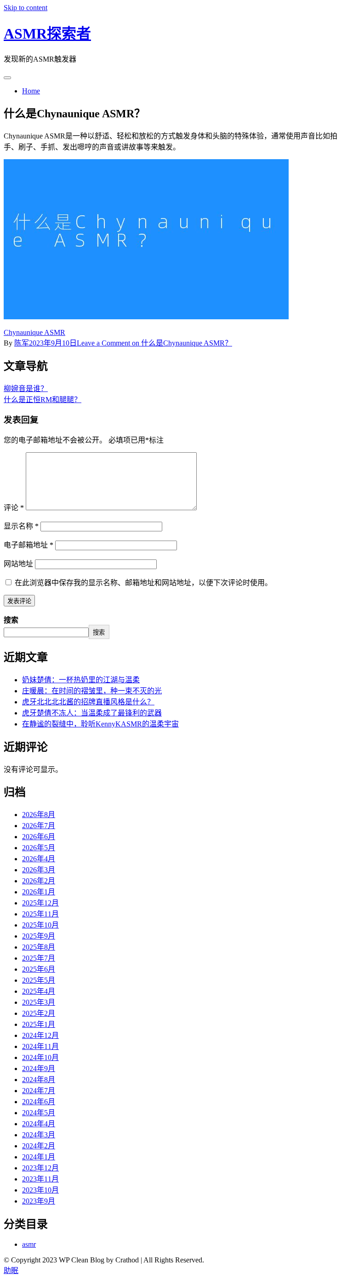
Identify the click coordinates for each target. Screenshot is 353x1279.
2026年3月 (38, 870)
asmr (29, 1244)
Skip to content (25, 8)
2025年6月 (38, 969)
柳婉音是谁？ (26, 388)
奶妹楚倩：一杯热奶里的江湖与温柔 (81, 680)
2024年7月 (38, 1091)
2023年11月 (40, 1179)
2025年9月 (38, 936)
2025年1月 (38, 1024)
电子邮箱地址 (28, 545)
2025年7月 (38, 958)
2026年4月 (38, 859)
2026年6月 (38, 837)
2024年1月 (38, 1157)
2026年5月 (38, 848)
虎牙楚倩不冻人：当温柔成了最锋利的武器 (92, 713)
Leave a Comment (154, 343)
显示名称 (21, 526)
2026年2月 (38, 881)
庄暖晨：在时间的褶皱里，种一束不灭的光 (92, 691)
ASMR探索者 (47, 33)
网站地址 (18, 564)
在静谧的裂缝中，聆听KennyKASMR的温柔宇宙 (100, 724)
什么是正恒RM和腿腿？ (42, 399)
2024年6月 (38, 1102)
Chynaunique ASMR (34, 332)
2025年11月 (40, 914)
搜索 (11, 620)
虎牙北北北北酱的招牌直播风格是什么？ (88, 702)
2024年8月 (38, 1079)
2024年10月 (40, 1057)
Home (31, 91)
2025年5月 (38, 980)
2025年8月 (38, 947)
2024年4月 (38, 1124)
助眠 (11, 1270)
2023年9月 (38, 1201)
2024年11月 (40, 1046)
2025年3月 (38, 1002)
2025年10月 (40, 925)
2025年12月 (40, 903)
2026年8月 (38, 814)
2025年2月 (38, 1013)
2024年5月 (38, 1113)
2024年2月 (38, 1146)
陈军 (21, 343)
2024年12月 (40, 1035)
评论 (14, 508)
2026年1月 (38, 892)
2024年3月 (38, 1135)
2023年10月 (40, 1190)
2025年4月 (38, 991)
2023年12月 (40, 1168)
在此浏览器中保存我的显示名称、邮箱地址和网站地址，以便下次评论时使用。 (143, 583)
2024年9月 (38, 1068)
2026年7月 (38, 826)
